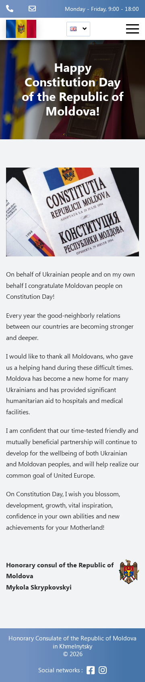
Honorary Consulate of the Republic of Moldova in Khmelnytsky (72, 642)
